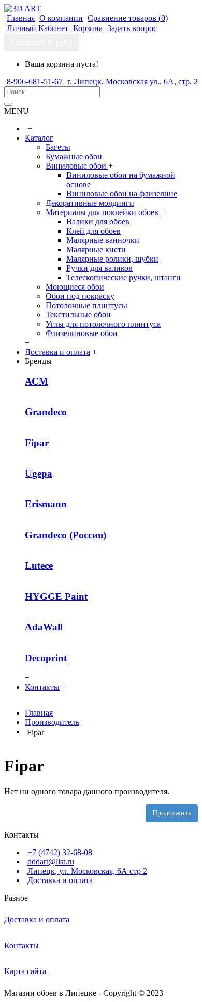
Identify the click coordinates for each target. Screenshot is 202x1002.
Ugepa (38, 473)
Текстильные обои (78, 314)
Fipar (37, 442)
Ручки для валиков (99, 268)
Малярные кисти (96, 249)
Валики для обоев (97, 221)
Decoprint (46, 657)
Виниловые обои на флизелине (121, 193)
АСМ (36, 381)
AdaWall (44, 626)
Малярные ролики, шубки (112, 258)
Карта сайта (25, 971)
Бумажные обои (74, 156)
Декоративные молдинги (90, 203)
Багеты (58, 147)
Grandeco (46, 411)
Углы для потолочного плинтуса (103, 324)
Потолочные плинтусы (86, 305)
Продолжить (171, 813)
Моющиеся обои (75, 286)
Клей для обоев (93, 230)
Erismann (46, 503)
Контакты (21, 945)
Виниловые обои (77, 165)
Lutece (39, 565)
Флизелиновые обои (82, 333)
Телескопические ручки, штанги (123, 277)
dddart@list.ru (50, 861)
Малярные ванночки (102, 240)
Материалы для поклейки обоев (103, 212)
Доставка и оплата (60, 880)
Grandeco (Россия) (65, 534)
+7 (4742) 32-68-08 (59, 852)
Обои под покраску (80, 296)
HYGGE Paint (56, 596)
